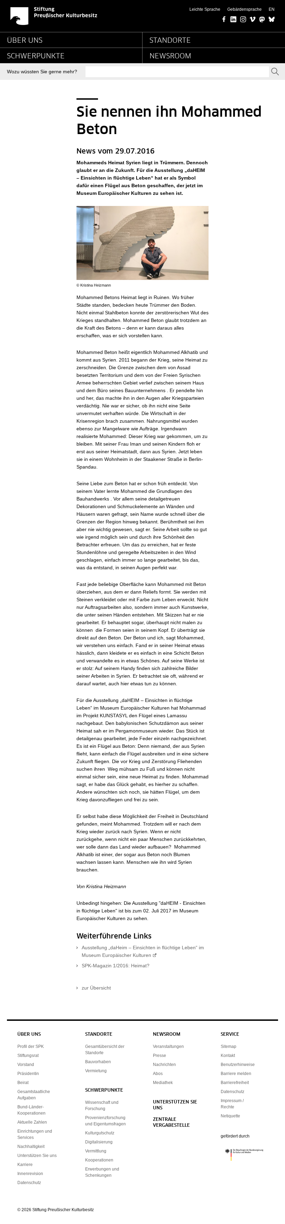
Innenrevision (30, 1173)
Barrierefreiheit (235, 1082)
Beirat (22, 1082)
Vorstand (25, 1064)
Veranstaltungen (168, 1046)
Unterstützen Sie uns (37, 1155)
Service (230, 1034)
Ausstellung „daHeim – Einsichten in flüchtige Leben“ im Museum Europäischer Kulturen (143, 951)
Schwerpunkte (36, 56)
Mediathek (163, 1082)
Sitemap (228, 1046)
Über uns (24, 40)
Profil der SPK (30, 1046)
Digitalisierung (99, 1142)
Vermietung (96, 1070)
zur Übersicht (96, 988)
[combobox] (177, 71)
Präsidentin (28, 1073)
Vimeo (252, 19)
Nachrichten (164, 1064)
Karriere (25, 1164)
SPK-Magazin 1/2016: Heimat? (115, 965)
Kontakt (228, 1055)
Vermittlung (95, 1151)
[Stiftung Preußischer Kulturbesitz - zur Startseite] (53, 16)
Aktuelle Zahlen (32, 1122)
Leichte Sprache (204, 9)
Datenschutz (29, 1182)
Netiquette (230, 1116)
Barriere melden (236, 1073)
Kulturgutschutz (99, 1133)
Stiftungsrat (28, 1055)
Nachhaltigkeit (30, 1146)
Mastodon (262, 19)
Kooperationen (99, 1160)
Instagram (243, 19)
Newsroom (170, 56)
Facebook (224, 19)
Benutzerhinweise (238, 1064)
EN (272, 9)
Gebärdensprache (244, 9)
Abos (158, 1073)
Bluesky (272, 19)
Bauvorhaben (98, 1061)
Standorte (170, 40)
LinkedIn (233, 19)
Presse (159, 1055)
